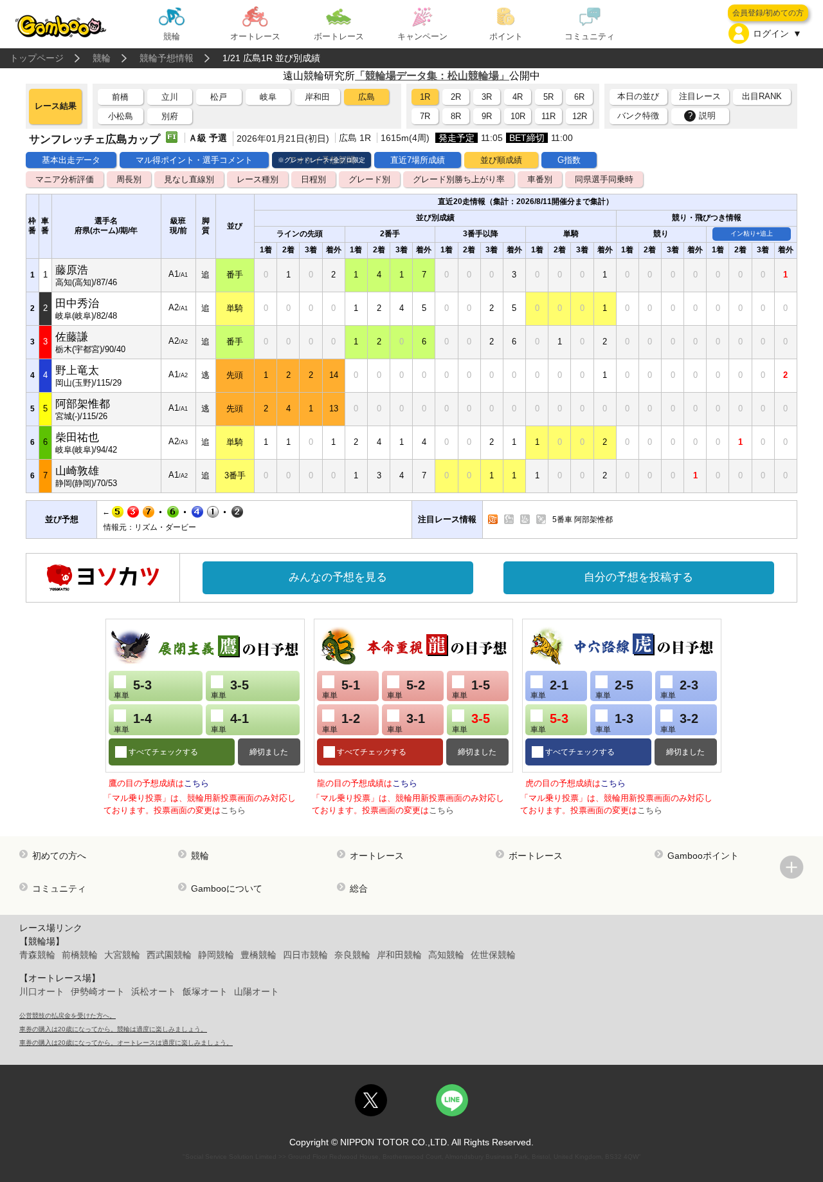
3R (487, 97)
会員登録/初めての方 (768, 12)
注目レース (700, 96)
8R (456, 116)
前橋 (120, 97)
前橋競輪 (80, 955)
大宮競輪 (122, 955)
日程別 (313, 179)
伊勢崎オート (98, 991)
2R (456, 97)
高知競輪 (446, 955)
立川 (169, 97)
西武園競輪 (169, 955)
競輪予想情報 (167, 58)
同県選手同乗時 (604, 179)
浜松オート (153, 991)
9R (487, 116)
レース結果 (56, 106)
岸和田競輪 (399, 955)
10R (518, 116)
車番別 (539, 179)
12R (579, 116)
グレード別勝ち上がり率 (459, 179)
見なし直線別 (189, 179)
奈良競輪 (352, 955)
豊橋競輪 (258, 955)
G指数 (569, 160)
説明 (702, 115)
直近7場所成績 (417, 160)
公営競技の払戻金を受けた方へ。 (67, 1015)
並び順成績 (501, 160)
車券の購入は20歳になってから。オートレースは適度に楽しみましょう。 (126, 1042)
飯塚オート (205, 991)
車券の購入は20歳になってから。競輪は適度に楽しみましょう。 (113, 1029)
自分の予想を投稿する (638, 577)
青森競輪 (37, 955)
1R (425, 97)
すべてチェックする (162, 751)
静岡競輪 (216, 955)
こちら (196, 783)
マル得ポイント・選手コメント (194, 160)
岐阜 (268, 97)
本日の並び (638, 96)
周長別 (128, 179)
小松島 (120, 116)
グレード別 (369, 179)
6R (579, 97)
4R (517, 97)
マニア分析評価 (64, 179)
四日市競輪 (305, 955)
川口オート (41, 991)
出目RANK (762, 96)
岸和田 (317, 97)
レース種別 (257, 179)
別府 (169, 116)
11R (548, 116)
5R (548, 97)
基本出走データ (71, 160)
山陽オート (256, 991)
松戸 (218, 97)
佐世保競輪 (493, 955)
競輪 (102, 58)
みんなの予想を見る (338, 577)
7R (425, 116)
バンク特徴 (638, 115)
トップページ (37, 58)
